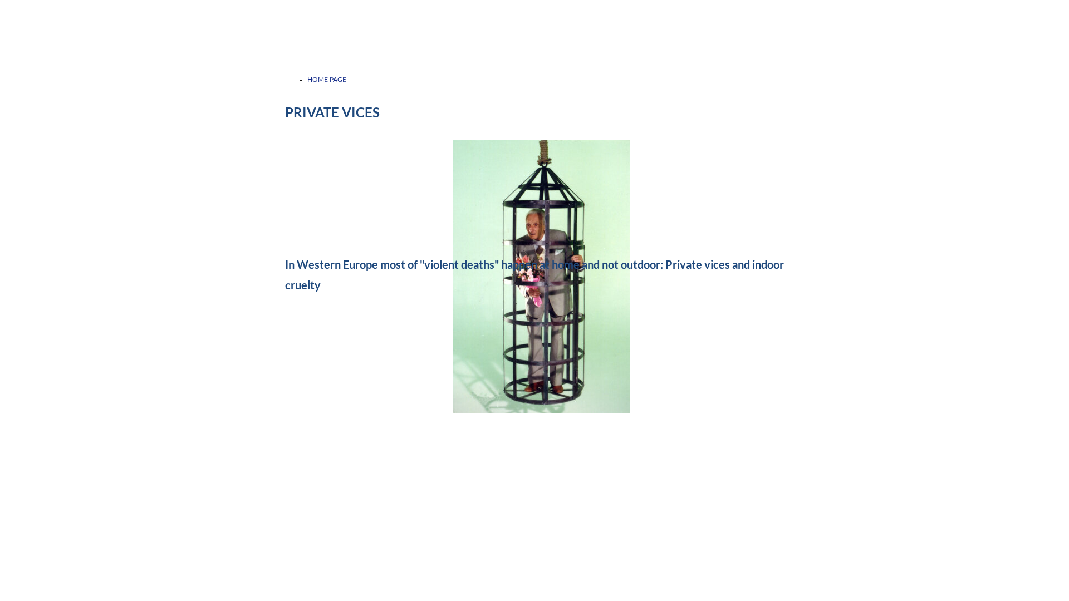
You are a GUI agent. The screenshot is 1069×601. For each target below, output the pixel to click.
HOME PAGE (326, 79)
